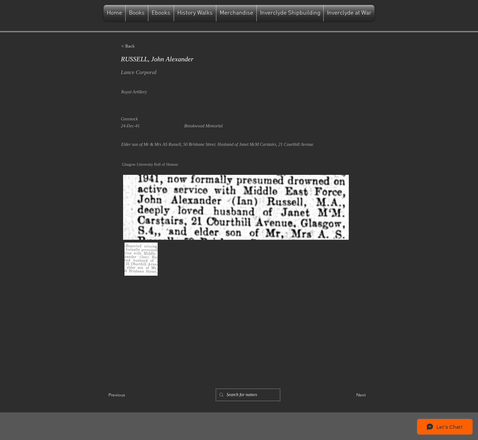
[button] (139, 46)
